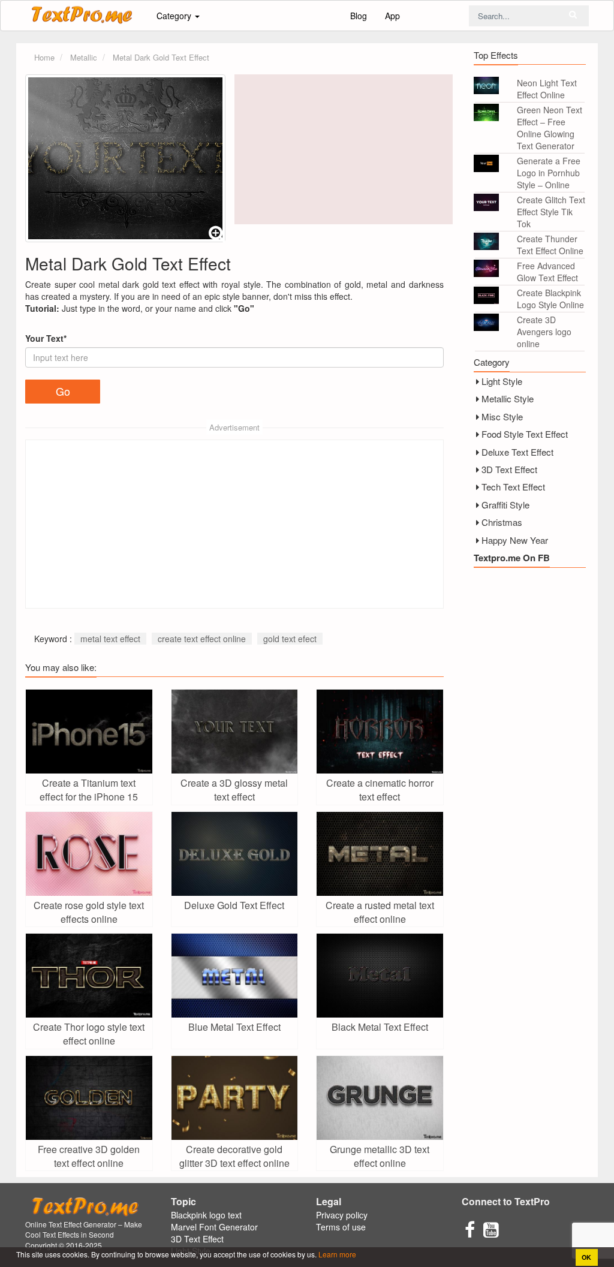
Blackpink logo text (206, 1215)
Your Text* (46, 338)
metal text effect (110, 639)
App (392, 16)
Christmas (501, 522)
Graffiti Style (505, 504)
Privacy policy (342, 1215)
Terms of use (341, 1227)
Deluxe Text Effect (517, 452)
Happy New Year (514, 540)
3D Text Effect (509, 469)
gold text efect (290, 639)
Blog (358, 16)
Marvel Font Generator (214, 1227)
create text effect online (202, 639)
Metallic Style (507, 398)
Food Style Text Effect (524, 434)
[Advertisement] (343, 149)
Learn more (336, 1254)
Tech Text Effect (513, 486)
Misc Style (502, 416)
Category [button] (175, 16)
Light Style (501, 381)
